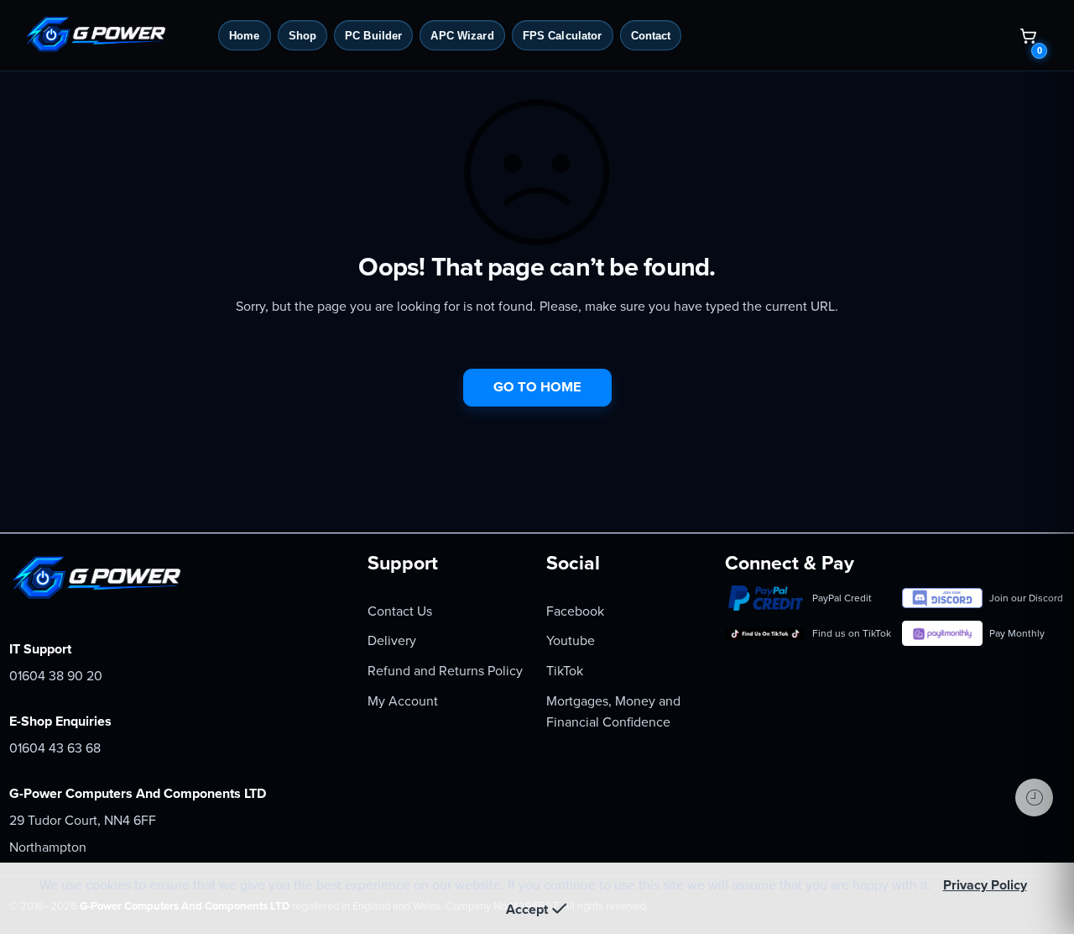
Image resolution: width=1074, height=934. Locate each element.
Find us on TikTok (850, 633)
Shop (303, 35)
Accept (527, 909)
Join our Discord (1026, 598)
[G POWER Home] (114, 35)
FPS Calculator (562, 35)
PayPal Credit (842, 598)
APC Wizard (461, 35)
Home (244, 35)
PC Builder (373, 35)
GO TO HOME (537, 387)
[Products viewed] (1034, 797)
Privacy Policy (985, 885)
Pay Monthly (1017, 633)
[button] (1028, 35)
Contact (651, 35)
